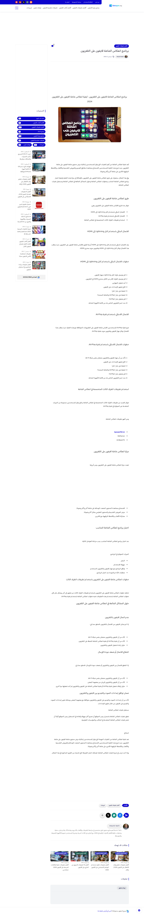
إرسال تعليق (122, 888)
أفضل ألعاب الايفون (65, 8)
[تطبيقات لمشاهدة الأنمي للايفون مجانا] (38, 254)
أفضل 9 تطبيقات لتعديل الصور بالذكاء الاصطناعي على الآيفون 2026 (24, 194)
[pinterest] (16, 2)
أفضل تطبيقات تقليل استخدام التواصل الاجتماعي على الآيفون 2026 (100, 867)
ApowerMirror (119, 432)
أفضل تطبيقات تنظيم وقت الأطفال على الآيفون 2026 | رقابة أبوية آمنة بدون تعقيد (24, 182)
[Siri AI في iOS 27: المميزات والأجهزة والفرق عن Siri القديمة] (38, 217)
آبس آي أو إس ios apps (104, 911)
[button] (120, 815)
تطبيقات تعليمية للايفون (50, 8)
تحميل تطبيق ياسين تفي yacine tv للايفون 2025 (24, 207)
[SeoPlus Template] (127, 911)
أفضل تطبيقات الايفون (79, 8)
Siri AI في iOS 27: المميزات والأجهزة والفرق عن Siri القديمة (24, 219)
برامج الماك (31, 131)
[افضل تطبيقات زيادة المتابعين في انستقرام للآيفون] (38, 265)
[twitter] (23, 2)
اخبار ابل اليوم (31, 118)
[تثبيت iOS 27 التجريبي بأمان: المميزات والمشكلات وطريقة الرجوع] (38, 154)
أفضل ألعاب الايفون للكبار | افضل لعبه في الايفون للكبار (25, 244)
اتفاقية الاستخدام (88, 2)
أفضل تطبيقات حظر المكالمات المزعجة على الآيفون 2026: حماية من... (60, 867)
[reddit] (31, 2)
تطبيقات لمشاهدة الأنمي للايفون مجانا (25, 255)
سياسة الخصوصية (76, 2)
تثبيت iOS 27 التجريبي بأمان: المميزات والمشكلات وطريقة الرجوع (24, 157)
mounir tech (120, 57)
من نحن (97, 2)
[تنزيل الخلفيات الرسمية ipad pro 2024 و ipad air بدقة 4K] (38, 229)
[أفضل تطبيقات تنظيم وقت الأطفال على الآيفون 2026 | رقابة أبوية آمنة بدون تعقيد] (38, 180)
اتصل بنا (67, 2)
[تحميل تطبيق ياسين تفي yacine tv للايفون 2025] (38, 205)
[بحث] (16, 7)
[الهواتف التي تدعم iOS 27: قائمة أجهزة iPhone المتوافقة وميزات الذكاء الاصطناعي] (38, 167)
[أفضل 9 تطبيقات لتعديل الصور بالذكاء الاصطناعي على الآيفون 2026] (38, 192)
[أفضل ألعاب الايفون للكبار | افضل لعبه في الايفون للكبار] (38, 242)
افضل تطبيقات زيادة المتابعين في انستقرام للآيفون (25, 267)
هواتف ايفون (37, 8)
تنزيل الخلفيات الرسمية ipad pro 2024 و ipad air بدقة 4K (24, 231)
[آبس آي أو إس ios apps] (115, 5)
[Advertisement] (72, 29)
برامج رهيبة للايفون (93, 8)
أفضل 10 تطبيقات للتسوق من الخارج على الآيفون (80, 866)
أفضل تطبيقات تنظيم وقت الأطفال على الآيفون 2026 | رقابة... (121, 867)
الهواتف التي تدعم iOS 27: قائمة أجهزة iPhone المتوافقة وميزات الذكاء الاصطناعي (24, 169)
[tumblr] (27, 2)
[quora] (20, 2)
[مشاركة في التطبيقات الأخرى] (102, 815)
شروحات (29, 8)
